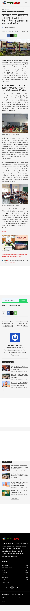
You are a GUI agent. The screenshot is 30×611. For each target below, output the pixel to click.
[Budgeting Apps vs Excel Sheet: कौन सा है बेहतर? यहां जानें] (6, 493)
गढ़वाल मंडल (11, 169)
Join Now (23, 300)
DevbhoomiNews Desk (10, 27)
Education (7, 8)
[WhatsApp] (15, 35)
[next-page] (5, 390)
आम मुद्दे (22, 11)
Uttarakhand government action (13, 305)
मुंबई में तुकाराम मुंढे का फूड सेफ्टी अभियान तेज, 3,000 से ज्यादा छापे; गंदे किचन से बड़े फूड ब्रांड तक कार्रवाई (19, 368)
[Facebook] (8, 35)
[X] (12, 35)
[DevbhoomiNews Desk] (3, 27)
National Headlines (16, 11)
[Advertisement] (15, 280)
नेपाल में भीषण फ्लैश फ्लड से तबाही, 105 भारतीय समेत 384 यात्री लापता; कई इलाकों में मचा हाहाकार (19, 376)
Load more (14, 498)
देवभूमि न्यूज (12, 262)
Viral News (4, 370)
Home (3, 8)
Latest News (9, 11)
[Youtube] (17, 587)
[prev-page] (3, 390)
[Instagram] (6, 587)
